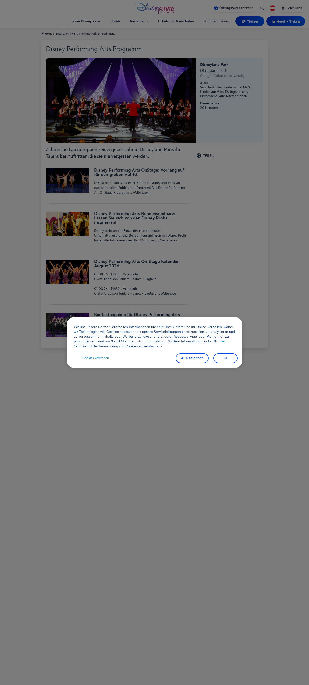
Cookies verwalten (95, 358)
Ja (225, 358)
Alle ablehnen (192, 358)
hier (222, 341)
